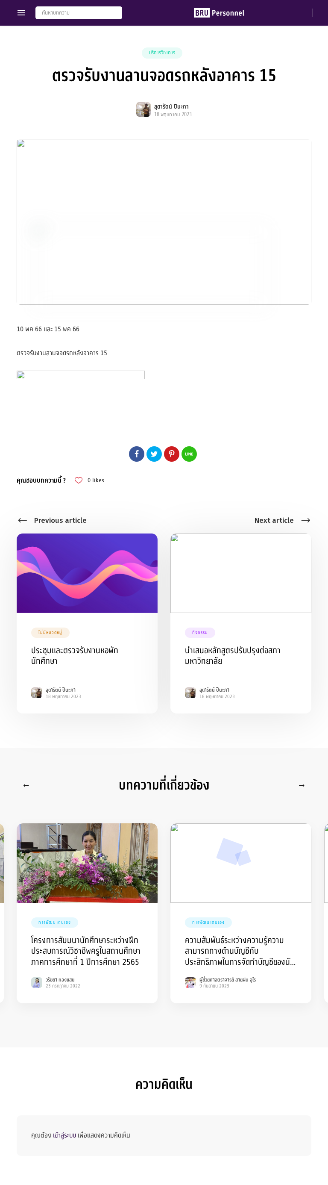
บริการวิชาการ (162, 52)
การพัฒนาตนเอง (54, 922)
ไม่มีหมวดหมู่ (50, 632)
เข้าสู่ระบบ (64, 1135)
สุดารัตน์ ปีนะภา (171, 106)
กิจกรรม (200, 632)
